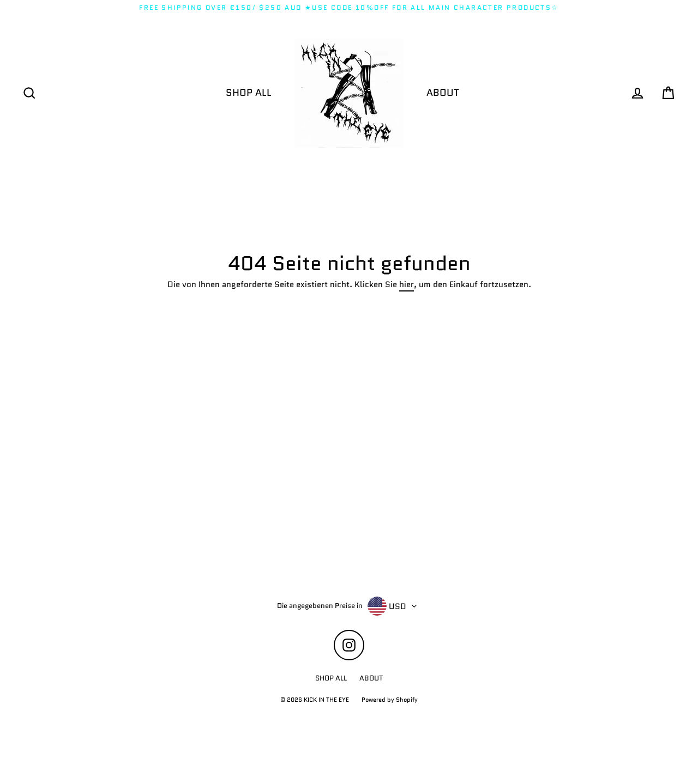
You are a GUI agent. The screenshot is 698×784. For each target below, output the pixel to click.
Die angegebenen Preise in (320, 605)
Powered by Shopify (390, 699)
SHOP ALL (249, 93)
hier (406, 284)
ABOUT (442, 93)
